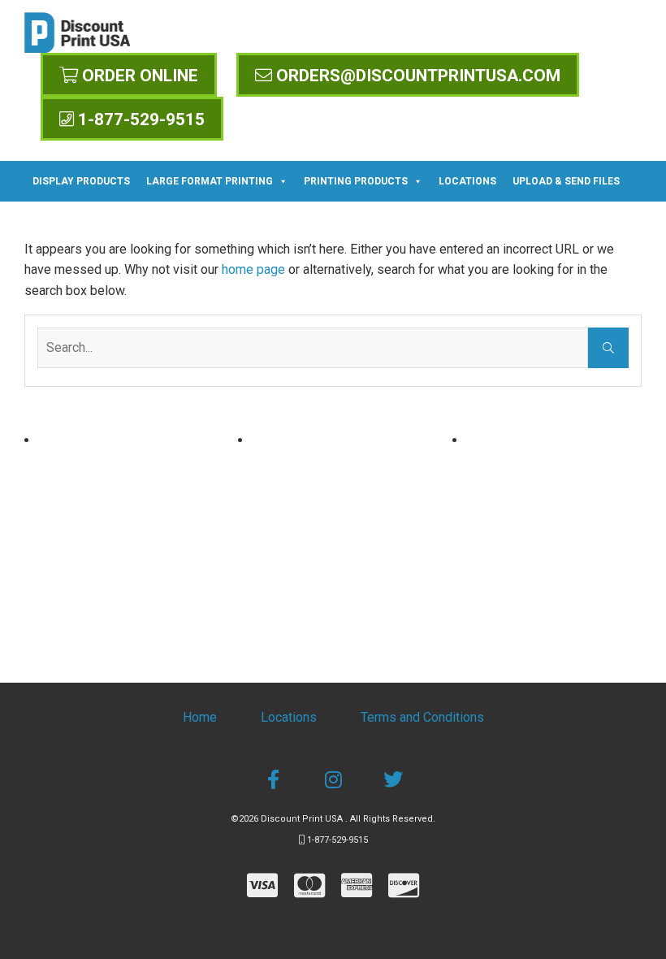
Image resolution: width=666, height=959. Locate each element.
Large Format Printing (209, 181)
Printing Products (356, 181)
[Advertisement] (119, 532)
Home (200, 717)
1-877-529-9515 (139, 119)
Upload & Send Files (566, 181)
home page (253, 269)
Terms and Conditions (422, 717)
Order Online (138, 75)
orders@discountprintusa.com (416, 75)
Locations (467, 181)
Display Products (81, 181)
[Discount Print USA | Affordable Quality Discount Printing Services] (77, 32)
